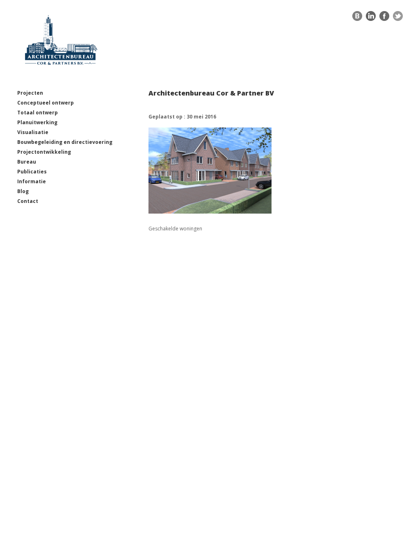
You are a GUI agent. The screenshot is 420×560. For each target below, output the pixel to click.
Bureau (26, 161)
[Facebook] (384, 18)
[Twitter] (398, 18)
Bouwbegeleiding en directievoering (64, 142)
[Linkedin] (371, 18)
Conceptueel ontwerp (45, 102)
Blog (23, 191)
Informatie (31, 181)
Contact (27, 201)
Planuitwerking (37, 122)
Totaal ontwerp (37, 112)
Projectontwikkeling (44, 151)
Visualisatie (32, 132)
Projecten (30, 92)
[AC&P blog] (357, 18)
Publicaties (32, 171)
